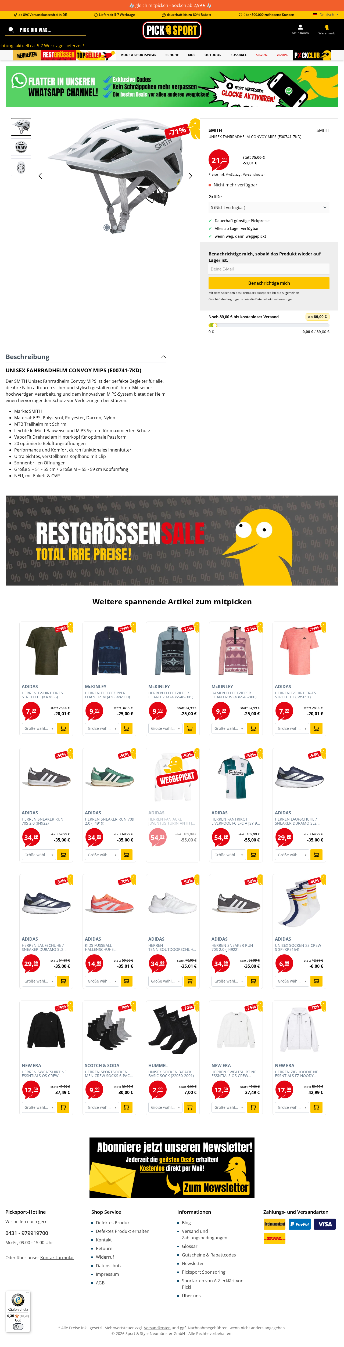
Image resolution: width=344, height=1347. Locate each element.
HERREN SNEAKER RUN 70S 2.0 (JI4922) (42, 821)
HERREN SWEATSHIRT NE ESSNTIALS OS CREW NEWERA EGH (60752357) (234, 1074)
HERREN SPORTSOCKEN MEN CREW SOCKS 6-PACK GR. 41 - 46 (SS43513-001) (108, 1074)
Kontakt (104, 1240)
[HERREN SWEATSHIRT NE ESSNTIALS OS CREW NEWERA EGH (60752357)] (236, 1030)
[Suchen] (11, 30)
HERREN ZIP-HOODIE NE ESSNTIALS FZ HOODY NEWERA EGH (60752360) (297, 1074)
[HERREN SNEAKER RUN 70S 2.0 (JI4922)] (46, 777)
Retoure (104, 1248)
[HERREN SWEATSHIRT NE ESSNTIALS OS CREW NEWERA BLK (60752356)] (46, 1030)
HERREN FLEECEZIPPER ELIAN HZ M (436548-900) (107, 695)
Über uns (191, 1296)
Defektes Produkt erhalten (122, 1231)
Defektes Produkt (113, 1223)
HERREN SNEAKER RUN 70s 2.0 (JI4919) (109, 821)
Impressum (107, 1274)
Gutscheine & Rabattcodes (209, 1255)
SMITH (323, 130)
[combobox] (51, 30)
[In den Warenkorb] (63, 728)
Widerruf (105, 1257)
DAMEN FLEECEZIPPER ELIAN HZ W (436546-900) (234, 695)
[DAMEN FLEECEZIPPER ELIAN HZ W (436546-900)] (236, 651)
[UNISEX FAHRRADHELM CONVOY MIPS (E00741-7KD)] (115, 176)
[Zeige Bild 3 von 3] (124, 227)
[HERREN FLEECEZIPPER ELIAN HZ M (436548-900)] (109, 651)
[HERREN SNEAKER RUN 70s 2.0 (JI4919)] (109, 777)
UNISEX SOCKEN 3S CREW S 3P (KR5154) (298, 948)
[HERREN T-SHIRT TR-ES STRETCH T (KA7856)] (46, 651)
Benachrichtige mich (269, 283)
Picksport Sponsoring (203, 1272)
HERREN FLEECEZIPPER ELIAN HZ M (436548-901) (170, 695)
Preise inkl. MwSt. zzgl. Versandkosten (237, 174)
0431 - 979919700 (26, 1233)
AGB (100, 1283)
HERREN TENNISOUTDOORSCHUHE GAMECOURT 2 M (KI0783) (171, 948)
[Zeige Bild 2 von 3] (115, 227)
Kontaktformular (57, 1258)
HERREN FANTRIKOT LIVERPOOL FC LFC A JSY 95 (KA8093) (235, 821)
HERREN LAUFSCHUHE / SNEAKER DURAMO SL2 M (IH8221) (298, 821)
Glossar (190, 1246)
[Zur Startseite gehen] (172, 30)
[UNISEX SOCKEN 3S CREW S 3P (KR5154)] (299, 903)
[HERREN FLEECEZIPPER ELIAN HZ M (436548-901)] (172, 651)
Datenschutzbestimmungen (274, 299)
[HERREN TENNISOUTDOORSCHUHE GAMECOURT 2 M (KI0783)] (172, 903)
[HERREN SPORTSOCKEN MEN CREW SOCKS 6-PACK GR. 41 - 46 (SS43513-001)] (109, 1030)
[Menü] (27, 1294)
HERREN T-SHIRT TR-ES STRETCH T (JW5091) (295, 695)
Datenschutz (109, 1266)
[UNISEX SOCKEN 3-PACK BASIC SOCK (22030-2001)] (172, 1030)
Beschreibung (27, 356)
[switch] (18, 1326)
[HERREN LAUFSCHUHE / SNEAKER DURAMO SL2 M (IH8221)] (299, 777)
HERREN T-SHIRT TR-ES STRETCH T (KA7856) (42, 695)
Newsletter (193, 1263)
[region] (103, 176)
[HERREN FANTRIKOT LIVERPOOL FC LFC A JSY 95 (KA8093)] (236, 777)
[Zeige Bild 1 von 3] (107, 227)
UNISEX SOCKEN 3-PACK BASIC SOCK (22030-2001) (171, 1074)
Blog (186, 1223)
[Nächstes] (190, 176)
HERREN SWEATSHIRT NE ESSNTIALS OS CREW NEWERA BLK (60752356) (44, 1074)
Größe (215, 196)
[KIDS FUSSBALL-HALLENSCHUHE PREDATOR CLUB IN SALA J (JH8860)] (109, 903)
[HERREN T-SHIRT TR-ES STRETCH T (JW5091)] (299, 651)
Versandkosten (157, 1327)
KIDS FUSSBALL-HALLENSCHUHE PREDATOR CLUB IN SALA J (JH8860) (108, 948)
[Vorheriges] (41, 176)
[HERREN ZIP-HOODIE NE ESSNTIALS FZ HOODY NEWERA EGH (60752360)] (299, 1030)
